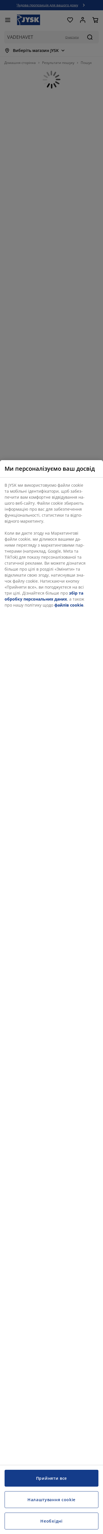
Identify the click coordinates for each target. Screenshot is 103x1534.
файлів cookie (68, 605)
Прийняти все (51, 1478)
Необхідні (51, 1521)
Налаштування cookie (51, 1499)
